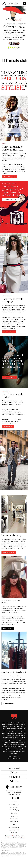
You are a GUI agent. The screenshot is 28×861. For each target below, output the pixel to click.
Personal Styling (14, 807)
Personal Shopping (14, 804)
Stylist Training (14, 821)
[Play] (14, 577)
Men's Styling (14, 818)
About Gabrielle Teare (14, 827)
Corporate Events (14, 830)
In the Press (14, 832)
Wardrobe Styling (14, 810)
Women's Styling (14, 816)
